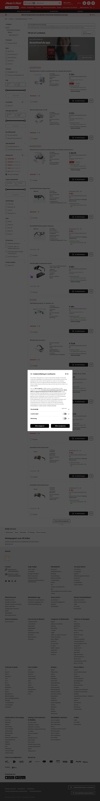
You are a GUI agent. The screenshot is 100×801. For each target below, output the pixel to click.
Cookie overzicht (42, 405)
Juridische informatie (51, 405)
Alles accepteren (60, 426)
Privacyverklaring (34, 405)
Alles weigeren (39, 426)
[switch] (65, 414)
